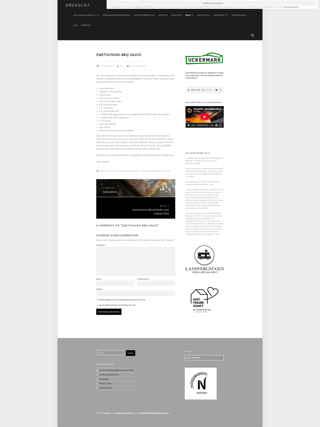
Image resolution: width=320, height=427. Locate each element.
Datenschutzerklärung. (291, 7)
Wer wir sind (219, 15)
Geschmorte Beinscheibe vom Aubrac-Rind (116, 370)
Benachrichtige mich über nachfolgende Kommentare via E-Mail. (122, 299)
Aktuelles (163, 15)
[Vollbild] (220, 125)
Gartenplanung (238, 15)
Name (99, 279)
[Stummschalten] (216, 125)
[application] (205, 117)
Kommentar (101, 245)
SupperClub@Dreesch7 (144, 15)
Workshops (176, 15)
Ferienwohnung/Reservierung (116, 15)
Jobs (75, 25)
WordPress (127, 413)
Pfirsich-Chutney (105, 388)
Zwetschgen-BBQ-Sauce (109, 375)
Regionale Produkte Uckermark (156, 171)
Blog (188, 15)
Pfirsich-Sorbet (105, 383)
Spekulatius (103, 379)
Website (99, 289)
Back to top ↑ (164, 413)
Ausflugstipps (203, 15)
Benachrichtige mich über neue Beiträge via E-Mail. (117, 305)
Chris (122, 66)
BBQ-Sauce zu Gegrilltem (130, 171)
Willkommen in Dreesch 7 (84, 15)
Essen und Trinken (138, 66)
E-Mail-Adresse (143, 279)
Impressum (86, 25)
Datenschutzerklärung (149, 413)
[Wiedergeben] (189, 125)
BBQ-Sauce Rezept (109, 171)
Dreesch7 (78, 5)
